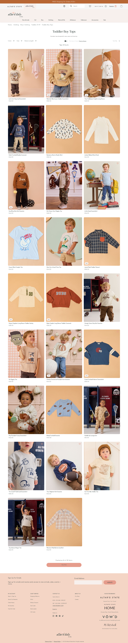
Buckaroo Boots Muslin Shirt (55, 155)
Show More (64, 564)
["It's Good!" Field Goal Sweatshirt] (26, 466)
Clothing (50, 20)
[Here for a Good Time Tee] (64, 241)
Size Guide (32, 605)
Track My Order (11, 608)
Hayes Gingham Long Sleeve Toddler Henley (21, 323)
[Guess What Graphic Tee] (26, 241)
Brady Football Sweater (53, 435)
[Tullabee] (64, 634)
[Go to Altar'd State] (110, 597)
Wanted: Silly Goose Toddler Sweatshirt (58, 99)
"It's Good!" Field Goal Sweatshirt (18, 491)
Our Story (77, 596)
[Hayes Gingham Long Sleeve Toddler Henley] (26, 297)
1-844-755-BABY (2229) (58, 605)
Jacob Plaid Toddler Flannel (92, 267)
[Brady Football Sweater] (64, 410)
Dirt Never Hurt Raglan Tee (54, 211)
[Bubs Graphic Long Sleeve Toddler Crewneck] (64, 297)
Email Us (55, 609)
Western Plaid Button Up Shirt (55, 548)
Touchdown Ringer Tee (15, 548)
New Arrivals (25, 20)
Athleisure (73, 20)
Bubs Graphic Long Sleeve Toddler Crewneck (59, 323)
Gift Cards (32, 612)
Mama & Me (61, 20)
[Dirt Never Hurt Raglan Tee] (64, 185)
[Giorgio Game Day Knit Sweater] (102, 297)
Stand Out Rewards (12, 599)
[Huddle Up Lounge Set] (102, 410)
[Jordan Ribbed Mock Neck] (102, 129)
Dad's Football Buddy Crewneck (17, 155)
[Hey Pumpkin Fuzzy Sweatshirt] (26, 410)
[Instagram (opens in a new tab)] (53, 616)
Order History (11, 602)
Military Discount (34, 602)
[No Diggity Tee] (26, 354)
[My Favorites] (42, 51)
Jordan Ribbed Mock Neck (91, 155)
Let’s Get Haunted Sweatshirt (17, 99)
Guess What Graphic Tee (16, 267)
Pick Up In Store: (74, 41)
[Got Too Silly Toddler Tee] (102, 466)
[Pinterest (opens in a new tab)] (60, 616)
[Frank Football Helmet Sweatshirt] (102, 354)
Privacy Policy (57, 641)
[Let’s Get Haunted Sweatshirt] (26, 73)
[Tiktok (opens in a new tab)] (63, 616)
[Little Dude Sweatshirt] (102, 185)
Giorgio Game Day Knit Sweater (93, 323)
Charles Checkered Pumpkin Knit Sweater (58, 379)
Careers (76, 599)
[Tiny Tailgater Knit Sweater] (64, 466)
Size (18, 41)
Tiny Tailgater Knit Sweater (54, 491)
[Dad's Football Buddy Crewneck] (26, 129)
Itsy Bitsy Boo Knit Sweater (16, 211)
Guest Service (34, 593)
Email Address (79, 578)
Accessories (95, 20)
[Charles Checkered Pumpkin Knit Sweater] (64, 354)
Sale (104, 20)
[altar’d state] (14, 6)
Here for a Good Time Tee (54, 267)
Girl (35, 20)
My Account (11, 593)
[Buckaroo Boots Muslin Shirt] (64, 129)
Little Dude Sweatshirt (90, 211)
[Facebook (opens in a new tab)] (56, 616)
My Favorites (11, 605)
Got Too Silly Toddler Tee (91, 491)
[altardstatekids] (30, 6)
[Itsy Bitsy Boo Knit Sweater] (26, 185)
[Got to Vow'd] (109, 616)
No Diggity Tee (13, 379)
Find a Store (82, 41)
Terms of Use (48, 641)
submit (109, 582)
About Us (77, 593)
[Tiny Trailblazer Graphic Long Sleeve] (102, 73)
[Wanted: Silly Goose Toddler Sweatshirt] (64, 73)
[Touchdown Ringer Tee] (26, 522)
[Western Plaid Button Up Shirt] (64, 522)
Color (10, 41)
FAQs (31, 599)
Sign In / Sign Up (12, 596)
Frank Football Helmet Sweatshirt (94, 379)
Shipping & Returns (34, 596)
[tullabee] (64, 14)
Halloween (84, 20)
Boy (42, 20)
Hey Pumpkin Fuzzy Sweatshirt (17, 435)
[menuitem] (25, 20)
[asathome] (110, 606)
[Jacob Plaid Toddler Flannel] (102, 241)
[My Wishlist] (90, 6)
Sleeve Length (29, 41)
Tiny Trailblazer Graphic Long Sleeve (94, 99)
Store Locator (33, 608)
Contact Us (56, 593)
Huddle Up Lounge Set (90, 435)
